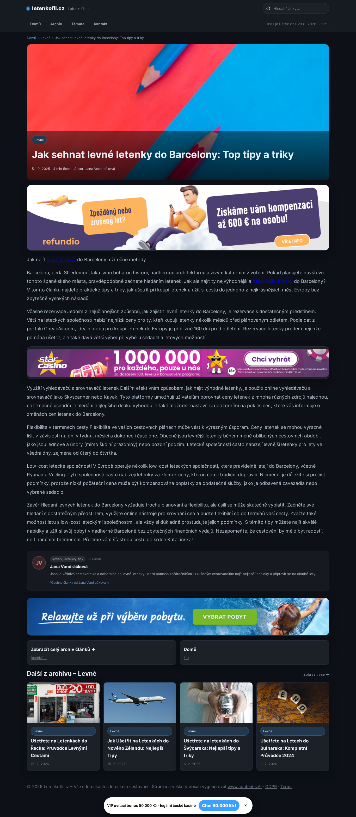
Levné (46, 38)
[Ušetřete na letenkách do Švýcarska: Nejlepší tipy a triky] (216, 726)
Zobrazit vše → (316, 674)
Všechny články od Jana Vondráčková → (79, 582)
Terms (286, 786)
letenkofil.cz (48, 8)
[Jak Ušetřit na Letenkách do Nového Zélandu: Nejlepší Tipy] (140, 726)
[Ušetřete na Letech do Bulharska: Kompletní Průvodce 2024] (293, 726)
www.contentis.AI (245, 786)
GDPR (271, 786)
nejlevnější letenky (273, 281)
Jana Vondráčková (69, 566)
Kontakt (100, 24)
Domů (35, 24)
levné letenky (61, 259)
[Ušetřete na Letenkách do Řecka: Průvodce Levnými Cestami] (63, 726)
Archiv (56, 24)
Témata (77, 24)
